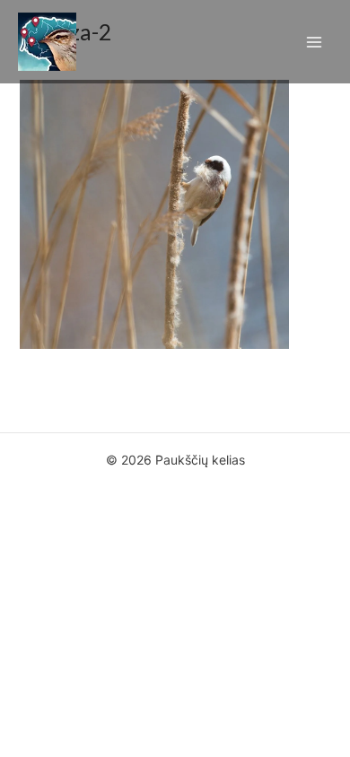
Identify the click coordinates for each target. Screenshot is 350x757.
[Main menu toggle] (313, 41)
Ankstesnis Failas (175, 401)
